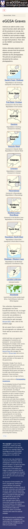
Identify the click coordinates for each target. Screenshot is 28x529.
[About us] (14, 94)
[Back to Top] (25, 526)
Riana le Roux (6, 351)
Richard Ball (6, 321)
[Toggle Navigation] (4, 10)
